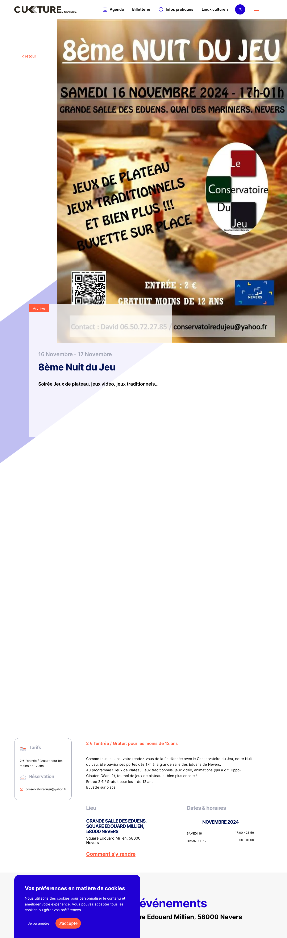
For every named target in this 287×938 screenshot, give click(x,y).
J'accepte (68, 923)
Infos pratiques (179, 9)
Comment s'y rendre (111, 854)
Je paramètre (38, 923)
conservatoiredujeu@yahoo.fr (46, 789)
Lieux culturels (215, 9)
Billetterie (141, 9)
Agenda (117, 9)
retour (30, 56)
